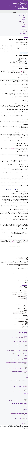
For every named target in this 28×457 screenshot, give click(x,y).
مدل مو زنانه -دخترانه (21, 15)
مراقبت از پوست (25, 18)
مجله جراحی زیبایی (25, 31)
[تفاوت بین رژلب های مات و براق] (24, 297)
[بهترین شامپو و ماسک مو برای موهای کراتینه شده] (26, 316)
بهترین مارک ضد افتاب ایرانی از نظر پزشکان (22, 7)
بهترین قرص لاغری (26, 393)
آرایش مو (24, 14)
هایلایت (27, 407)
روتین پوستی (23, 19)
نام (27, 275)
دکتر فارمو (27, 42)
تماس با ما (26, 34)
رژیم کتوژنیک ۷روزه (25, 409)
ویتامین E (21, 71)
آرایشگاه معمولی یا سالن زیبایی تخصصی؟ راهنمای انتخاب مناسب (19, 292)
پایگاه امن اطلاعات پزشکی (25, 423)
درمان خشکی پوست (23, 22)
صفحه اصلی (25, 13)
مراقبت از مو (25, 28)
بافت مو (23, 16)
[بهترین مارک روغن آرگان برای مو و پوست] (25, 326)
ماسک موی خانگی (23, 29)
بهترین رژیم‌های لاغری (22, 25)
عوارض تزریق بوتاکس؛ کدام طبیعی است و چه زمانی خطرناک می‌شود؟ (19, 6)
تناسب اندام (25, 24)
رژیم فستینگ (23, 26)
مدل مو (27, 377)
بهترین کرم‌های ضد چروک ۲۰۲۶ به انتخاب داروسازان (21, 2)
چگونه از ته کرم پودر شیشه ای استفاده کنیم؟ (21, 304)
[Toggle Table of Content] (26, 53)
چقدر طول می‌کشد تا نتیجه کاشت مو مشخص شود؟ (21, 324)
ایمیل (27, 277)
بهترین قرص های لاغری (22, 27)
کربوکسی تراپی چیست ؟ (22, 33)
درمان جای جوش (23, 20)
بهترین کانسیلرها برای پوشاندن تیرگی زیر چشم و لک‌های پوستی (19, 294)
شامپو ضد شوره (12, 148)
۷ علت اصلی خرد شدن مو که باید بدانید (22, 8)
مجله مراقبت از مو (26, 37)
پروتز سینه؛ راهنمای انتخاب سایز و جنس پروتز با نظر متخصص (20, 3)
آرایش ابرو (24, 17)
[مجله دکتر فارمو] (14, 12)
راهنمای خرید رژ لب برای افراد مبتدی (22, 296)
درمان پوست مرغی (23, 23)
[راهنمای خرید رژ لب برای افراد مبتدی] (23, 295)
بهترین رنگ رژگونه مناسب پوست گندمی (22, 308)
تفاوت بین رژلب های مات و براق (23, 298)
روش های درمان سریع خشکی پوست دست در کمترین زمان (20, 313)
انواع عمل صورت (23, 32)
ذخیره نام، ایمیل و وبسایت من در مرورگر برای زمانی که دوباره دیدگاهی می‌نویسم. (18, 280)
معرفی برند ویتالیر (25, 306)
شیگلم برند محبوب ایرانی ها (23, 290)
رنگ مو (27, 375)
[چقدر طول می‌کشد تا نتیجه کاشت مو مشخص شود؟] (26, 323)
